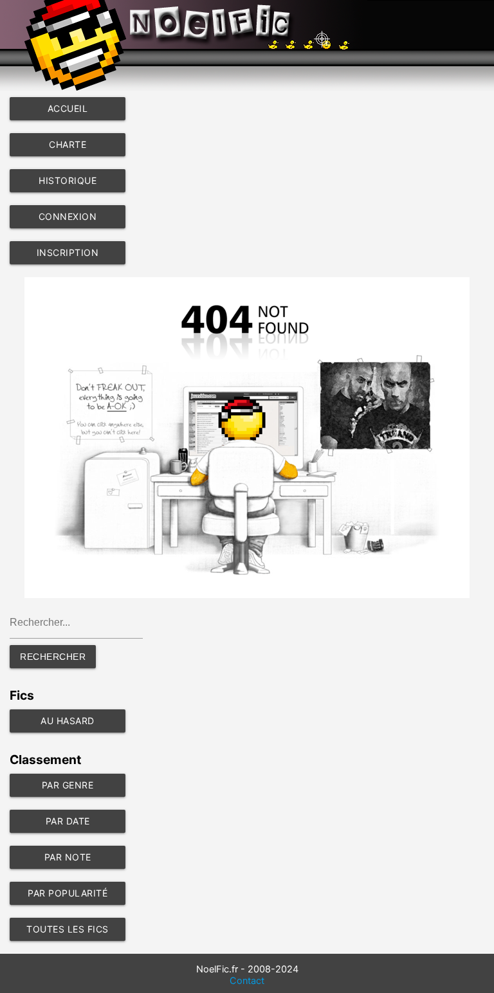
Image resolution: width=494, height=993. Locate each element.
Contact (247, 981)
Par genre (68, 784)
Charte (67, 144)
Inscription (68, 252)
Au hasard (68, 720)
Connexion (68, 216)
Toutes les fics (67, 929)
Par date (68, 820)
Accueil (68, 108)
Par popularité (67, 893)
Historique (67, 180)
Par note (67, 857)
